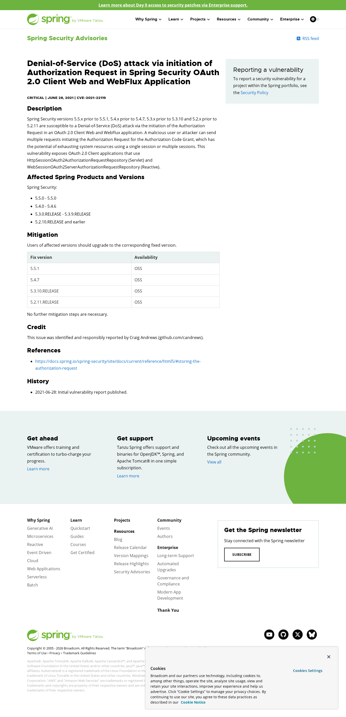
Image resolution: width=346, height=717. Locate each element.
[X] (298, 634)
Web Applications (43, 569)
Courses (78, 544)
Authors (165, 536)
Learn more (38, 469)
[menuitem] (313, 19)
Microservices (40, 536)
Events (163, 528)
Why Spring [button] (146, 19)
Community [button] (258, 19)
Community (169, 520)
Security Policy (254, 92)
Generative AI (40, 528)
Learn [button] (173, 19)
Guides (77, 536)
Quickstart (80, 528)
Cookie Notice (192, 702)
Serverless (37, 577)
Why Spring (38, 520)
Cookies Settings (307, 670)
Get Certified (82, 552)
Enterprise (167, 547)
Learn (76, 520)
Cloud (32, 560)
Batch (32, 585)
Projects (122, 520)
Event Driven (39, 552)
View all (214, 462)
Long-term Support (175, 555)
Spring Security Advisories (67, 38)
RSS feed (310, 38)
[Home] (65, 19)
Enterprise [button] (290, 19)
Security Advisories (132, 572)
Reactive (35, 544)
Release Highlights (131, 563)
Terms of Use (37, 653)
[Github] (283, 634)
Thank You (168, 610)
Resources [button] (226, 19)
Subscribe (242, 554)
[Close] (328, 656)
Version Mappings (131, 555)
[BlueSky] (312, 634)
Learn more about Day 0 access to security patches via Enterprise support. (173, 5)
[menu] (314, 19)
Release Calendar (130, 547)
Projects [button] (198, 19)
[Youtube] (269, 634)
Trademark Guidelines (79, 653)
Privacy (54, 653)
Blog (118, 539)
